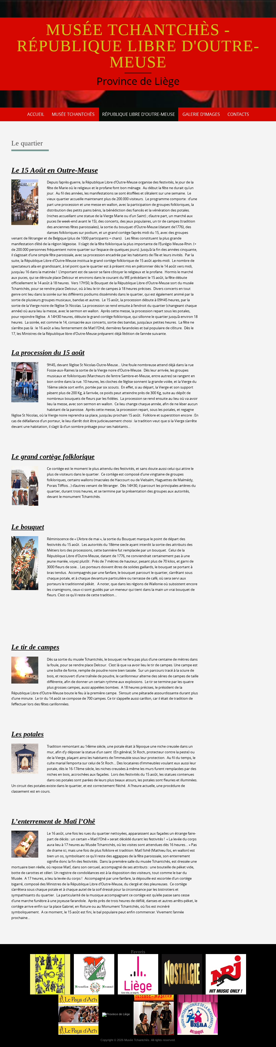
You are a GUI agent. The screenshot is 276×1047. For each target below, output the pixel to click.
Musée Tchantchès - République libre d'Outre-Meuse (138, 46)
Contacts (238, 114)
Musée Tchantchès (73, 114)
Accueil (35, 114)
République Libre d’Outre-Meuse (138, 114)
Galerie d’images (201, 114)
